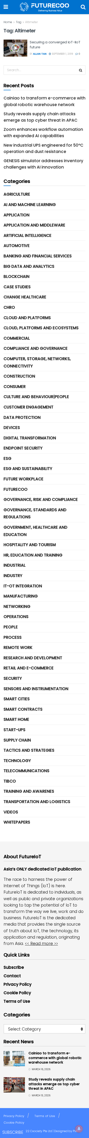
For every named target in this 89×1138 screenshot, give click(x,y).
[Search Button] (83, 7)
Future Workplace (23, 479)
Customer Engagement (28, 407)
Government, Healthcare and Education (35, 530)
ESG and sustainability (28, 468)
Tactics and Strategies (29, 750)
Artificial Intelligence (28, 235)
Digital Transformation (30, 438)
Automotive (17, 245)
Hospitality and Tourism (30, 545)
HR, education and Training (33, 555)
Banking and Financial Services (38, 256)
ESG (7, 458)
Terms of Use (17, 1001)
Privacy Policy (18, 984)
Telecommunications (26, 771)
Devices (12, 427)
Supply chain (17, 740)
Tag (18, 22)
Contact (12, 976)
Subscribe (14, 967)
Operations (16, 616)
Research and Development (33, 658)
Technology (17, 760)
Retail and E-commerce (29, 668)
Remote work (18, 647)
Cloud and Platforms (27, 318)
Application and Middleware (34, 225)
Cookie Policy (17, 993)
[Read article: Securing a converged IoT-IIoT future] (15, 48)
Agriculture (17, 194)
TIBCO (10, 781)
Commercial (17, 338)
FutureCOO (16, 489)
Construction (19, 376)
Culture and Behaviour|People (36, 397)
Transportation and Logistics (37, 801)
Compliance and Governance (36, 348)
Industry (13, 575)
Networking (17, 606)
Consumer (15, 386)
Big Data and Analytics (29, 266)
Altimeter (31, 22)
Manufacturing (21, 596)
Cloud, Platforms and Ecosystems (41, 328)
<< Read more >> (41, 943)
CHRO (9, 307)
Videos (11, 812)
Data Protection (22, 417)
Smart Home (16, 719)
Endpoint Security (23, 448)
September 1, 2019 (62, 54)
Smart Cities (17, 699)
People (11, 627)
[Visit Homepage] (44, 7)
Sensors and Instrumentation (36, 689)
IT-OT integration (23, 586)
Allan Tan (40, 54)
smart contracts (23, 709)
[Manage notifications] (79, 1129)
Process (13, 637)
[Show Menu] (6, 7)
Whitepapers (17, 822)
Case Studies (17, 287)
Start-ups (14, 730)
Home (8, 22)
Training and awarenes (29, 791)
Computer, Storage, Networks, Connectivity (37, 362)
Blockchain (16, 276)
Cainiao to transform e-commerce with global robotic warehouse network (55, 1058)
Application (16, 215)
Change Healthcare (25, 297)
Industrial (15, 565)
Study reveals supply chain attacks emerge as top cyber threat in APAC (54, 1084)
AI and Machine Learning (30, 204)
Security (13, 678)
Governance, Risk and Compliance (41, 499)
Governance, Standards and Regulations (35, 513)
